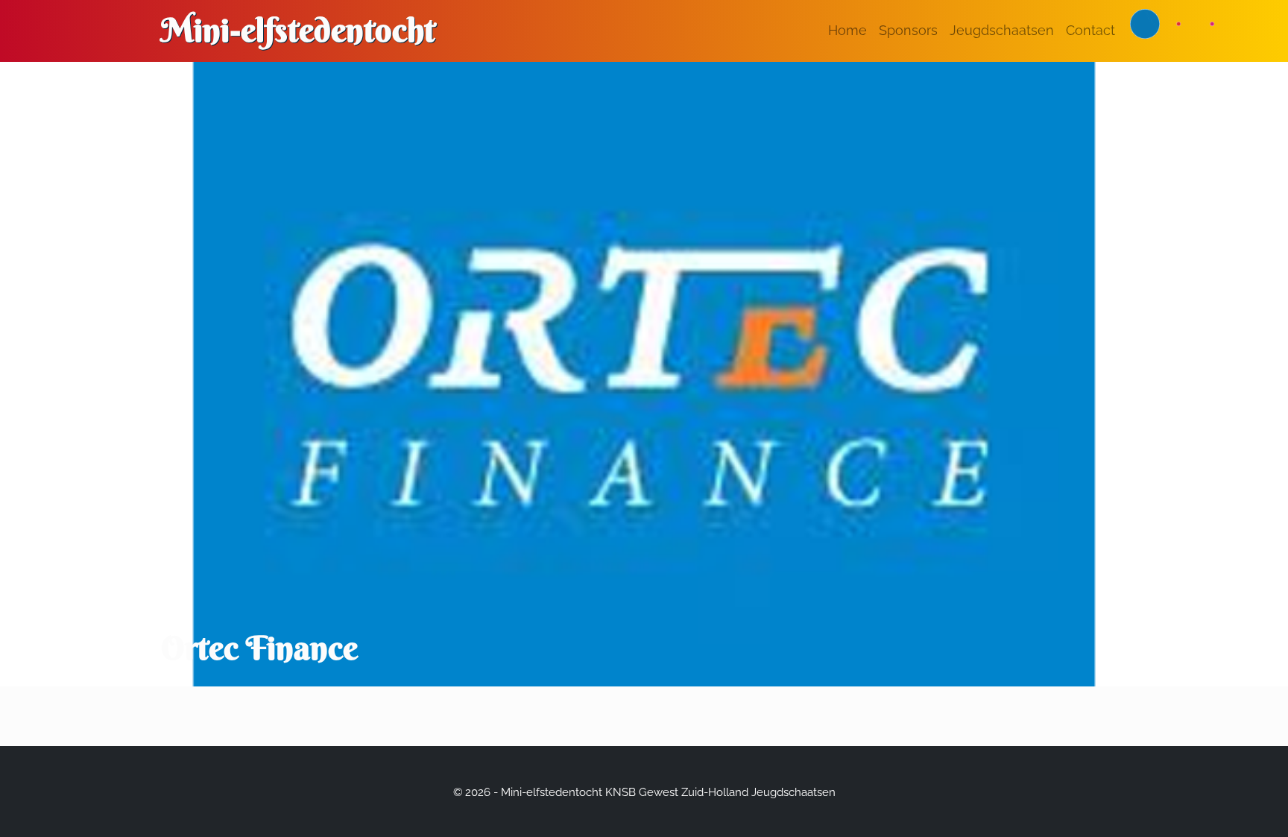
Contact (1090, 30)
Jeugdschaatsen (1002, 30)
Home (847, 30)
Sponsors (908, 30)
